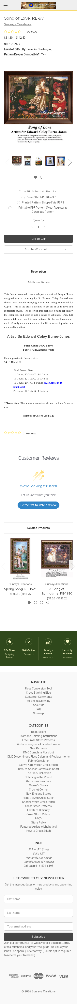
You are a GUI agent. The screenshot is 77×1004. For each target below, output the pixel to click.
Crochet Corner (38, 789)
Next (70, 162)
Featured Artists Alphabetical (38, 826)
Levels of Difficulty (38, 810)
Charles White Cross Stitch (38, 801)
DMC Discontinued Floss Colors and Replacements (39, 756)
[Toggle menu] (5, 5)
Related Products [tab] (38, 528)
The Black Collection (38, 773)
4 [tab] (47, 602)
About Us (38, 705)
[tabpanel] (16, 162)
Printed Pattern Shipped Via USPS (43, 202)
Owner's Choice (38, 785)
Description (38, 271)
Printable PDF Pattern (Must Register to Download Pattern (43, 209)
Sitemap (38, 713)
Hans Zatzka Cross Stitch (38, 797)
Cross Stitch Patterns (38, 806)
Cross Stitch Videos (38, 814)
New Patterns (38, 748)
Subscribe (38, 936)
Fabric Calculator (38, 760)
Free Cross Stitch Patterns (38, 740)
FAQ (38, 709)
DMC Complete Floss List (38, 752)
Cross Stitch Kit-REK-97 (41, 197)
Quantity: (38, 220)
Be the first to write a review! (38, 505)
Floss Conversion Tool (38, 688)
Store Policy (38, 822)
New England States (38, 793)
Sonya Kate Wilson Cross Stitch (38, 764)
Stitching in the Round (38, 777)
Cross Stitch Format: (38, 191)
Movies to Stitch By (38, 700)
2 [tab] (41, 177)
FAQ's (38, 818)
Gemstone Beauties (38, 781)
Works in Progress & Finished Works (38, 744)
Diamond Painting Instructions (38, 736)
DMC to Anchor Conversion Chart (38, 769)
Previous (7, 162)
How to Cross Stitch (38, 830)
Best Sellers (38, 731)
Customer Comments (38, 696)
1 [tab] (35, 177)
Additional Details (38, 282)
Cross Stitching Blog (38, 692)
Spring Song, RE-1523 (20, 589)
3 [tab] (41, 602)
